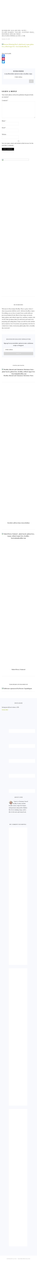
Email (4, 127)
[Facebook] (18, 56)
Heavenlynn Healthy (18, 11)
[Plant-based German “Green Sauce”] (18, 1104)
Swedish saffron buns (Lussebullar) (18, 523)
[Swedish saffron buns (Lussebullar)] (18, 521)
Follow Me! (5, 710)
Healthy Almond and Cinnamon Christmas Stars (18, 375)
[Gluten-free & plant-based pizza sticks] (18, 1245)
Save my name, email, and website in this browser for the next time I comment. (17, 144)
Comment (5, 100)
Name (4, 121)
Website (4, 134)
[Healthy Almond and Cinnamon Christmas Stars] (18, 374)
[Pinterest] (18, 58)
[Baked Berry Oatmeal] (18, 538)
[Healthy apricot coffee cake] (18, 963)
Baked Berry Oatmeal (18, 669)
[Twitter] (18, 61)
